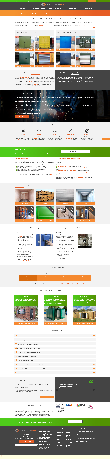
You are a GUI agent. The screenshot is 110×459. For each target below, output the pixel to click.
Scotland (68, 439)
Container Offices (71, 8)
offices (32, 300)
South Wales (69, 442)
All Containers (22, 8)
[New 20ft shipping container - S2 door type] (85, 43)
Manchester (45, 99)
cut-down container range (28, 107)
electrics (90, 80)
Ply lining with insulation (63, 165)
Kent (58, 438)
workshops (17, 302)
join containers (80, 300)
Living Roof (35, 84)
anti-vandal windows (71, 167)
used (58, 24)
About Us (48, 447)
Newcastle (59, 446)
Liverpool (59, 442)
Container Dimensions (44, 444)
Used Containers (43, 440)
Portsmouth (69, 436)
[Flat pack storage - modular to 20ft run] (55, 315)
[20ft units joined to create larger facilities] (84, 315)
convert (35, 138)
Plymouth (68, 435)
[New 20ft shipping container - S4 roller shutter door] (85, 59)
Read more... (92, 27)
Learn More (22, 116)
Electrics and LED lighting (64, 166)
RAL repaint (31, 81)
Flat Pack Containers (44, 438)
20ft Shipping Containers (38, 8)
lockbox (20, 236)
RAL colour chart (49, 112)
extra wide (89, 300)
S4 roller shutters (82, 167)
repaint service (65, 234)
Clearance (41, 445)
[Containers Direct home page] (55, 6)
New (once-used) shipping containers (66, 77)
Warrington (69, 446)
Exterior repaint (61, 172)
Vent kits (60, 170)
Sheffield (68, 441)
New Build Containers (44, 437)
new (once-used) (52, 24)
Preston (68, 438)
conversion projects (22, 300)
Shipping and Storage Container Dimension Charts (73, 283)
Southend (68, 445)
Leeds (58, 439)
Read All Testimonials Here (47, 397)
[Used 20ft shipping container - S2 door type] (44, 43)
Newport (40, 99)
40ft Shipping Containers (45, 435)
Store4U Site (83, 440)
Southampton (22, 99)
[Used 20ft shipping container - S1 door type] (24, 43)
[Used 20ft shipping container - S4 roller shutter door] (44, 59)
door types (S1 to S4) (79, 24)
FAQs (45, 448)
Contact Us (42, 447)
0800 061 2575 (83, 1)
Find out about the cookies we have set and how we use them (55, 457)
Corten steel (20, 139)
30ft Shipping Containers (45, 434)
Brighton (59, 435)
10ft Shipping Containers (45, 431)
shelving (64, 170)
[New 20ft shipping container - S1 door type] (65, 43)
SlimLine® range (84, 302)
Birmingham (34, 99)
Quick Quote (92, 1)
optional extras (68, 138)
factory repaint (61, 81)
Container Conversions (55, 8)
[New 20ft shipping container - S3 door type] (65, 59)
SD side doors (70, 81)
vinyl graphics (85, 172)
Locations (65, 429)
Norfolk (68, 434)
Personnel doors (61, 167)
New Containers (43, 441)
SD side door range (83, 175)
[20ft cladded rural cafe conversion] (26, 315)
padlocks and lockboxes (26, 261)
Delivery (41, 448)
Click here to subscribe (23, 423)
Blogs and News (88, 8)
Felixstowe (52, 99)
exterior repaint (79, 177)
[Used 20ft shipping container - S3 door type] (24, 59)
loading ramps (72, 170)
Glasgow (28, 99)
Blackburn (59, 434)
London (17, 99)
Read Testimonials (26, 441)
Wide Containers (43, 443)
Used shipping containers (23, 77)
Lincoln (58, 441)
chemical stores (26, 302)
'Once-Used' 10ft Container (66, 388)
